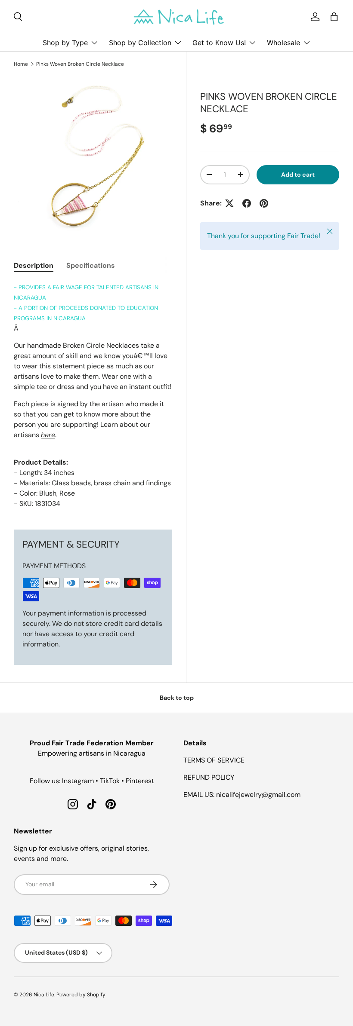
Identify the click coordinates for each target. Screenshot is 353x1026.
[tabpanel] (93, 395)
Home (21, 64)
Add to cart (298, 174)
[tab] (33, 265)
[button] (334, 16)
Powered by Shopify (80, 994)
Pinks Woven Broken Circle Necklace (80, 64)
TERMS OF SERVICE (214, 760)
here (48, 434)
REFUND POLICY (208, 777)
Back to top (177, 697)
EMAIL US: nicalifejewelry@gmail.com (241, 794)
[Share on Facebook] (246, 203)
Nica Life (44, 994)
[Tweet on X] (229, 203)
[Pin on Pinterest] (263, 203)
